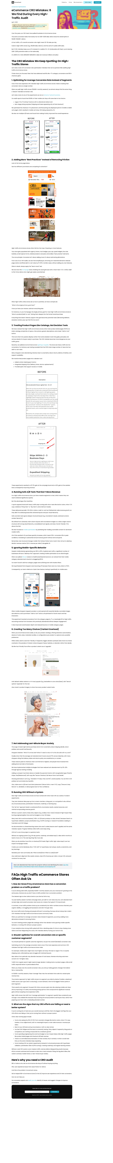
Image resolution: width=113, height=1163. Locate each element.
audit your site (32, 1080)
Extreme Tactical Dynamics (52, 95)
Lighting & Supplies (43, 345)
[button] (64, 2)
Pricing (70, 2)
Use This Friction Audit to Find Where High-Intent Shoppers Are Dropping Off (41, 865)
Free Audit (97, 2)
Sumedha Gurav (39, 26)
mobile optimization (30, 529)
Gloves (24, 557)
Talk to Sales (88, 2)
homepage (25, 270)
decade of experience (41, 25)
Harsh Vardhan (31, 28)
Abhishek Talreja (16, 28)
